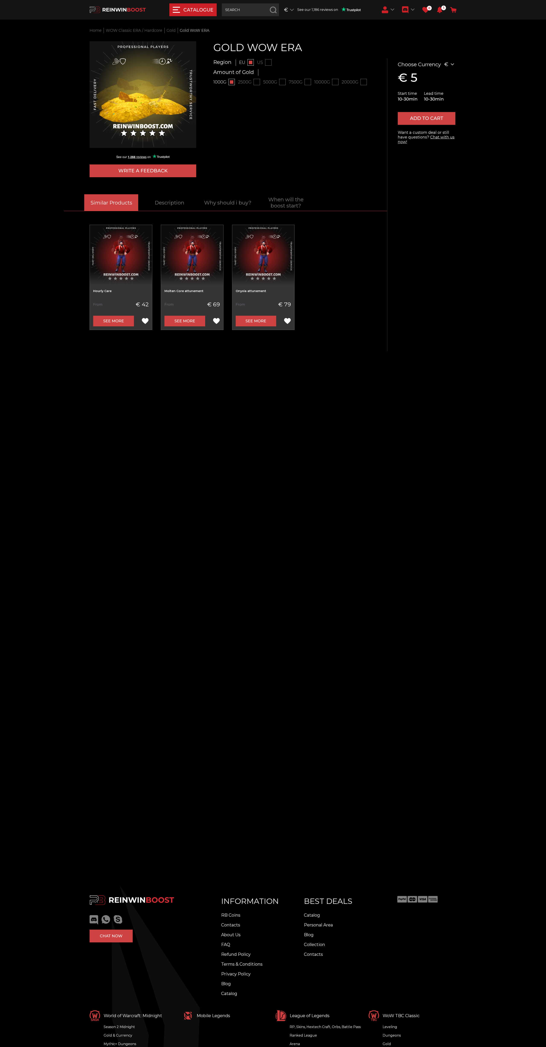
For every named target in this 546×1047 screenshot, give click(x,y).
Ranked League (303, 1035)
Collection (314, 944)
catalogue (198, 10)
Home (96, 30)
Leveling (390, 1027)
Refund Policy (236, 954)
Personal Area (318, 924)
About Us (231, 934)
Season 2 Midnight (119, 1027)
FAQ (225, 944)
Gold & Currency (118, 1035)
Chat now (111, 936)
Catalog (229, 993)
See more (113, 321)
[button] (440, 10)
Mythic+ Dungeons (120, 1044)
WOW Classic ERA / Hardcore (134, 30)
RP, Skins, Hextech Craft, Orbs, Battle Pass (325, 1027)
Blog (226, 983)
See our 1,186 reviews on (317, 10)
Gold (171, 30)
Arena (295, 1044)
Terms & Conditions (242, 964)
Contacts (230, 924)
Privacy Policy (236, 973)
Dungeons (392, 1035)
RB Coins (230, 915)
